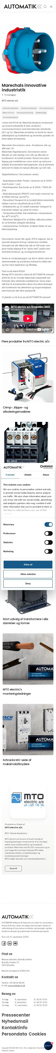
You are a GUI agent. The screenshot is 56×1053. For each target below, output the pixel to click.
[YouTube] (15, 945)
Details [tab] (28, 474)
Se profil (13, 868)
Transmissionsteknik (10, 117)
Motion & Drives (8, 113)
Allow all (28, 564)
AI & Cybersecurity (46, 108)
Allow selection (28, 574)
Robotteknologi (41, 113)
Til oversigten (10, 95)
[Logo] (23, 6)
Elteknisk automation (10, 108)
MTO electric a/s (10, 100)
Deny (28, 583)
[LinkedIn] (9, 945)
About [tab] (46, 474)
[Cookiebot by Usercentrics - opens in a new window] (40, 467)
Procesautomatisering (25, 113)
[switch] (49, 533)
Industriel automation (29, 108)
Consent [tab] (10, 474)
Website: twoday (8, 1051)
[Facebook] (4, 945)
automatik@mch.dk (16, 985)
